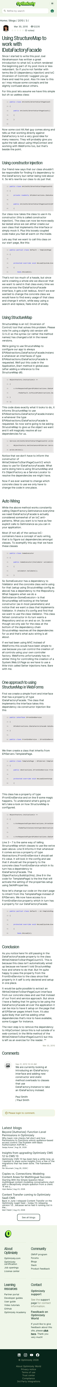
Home (3, 20)
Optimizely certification (10, 1262)
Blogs (12, 20)
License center (12, 1271)
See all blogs (28, 1217)
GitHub (8, 1308)
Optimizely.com (12, 1258)
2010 (21, 20)
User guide (10, 1301)
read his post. (22, 79)
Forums (35, 1258)
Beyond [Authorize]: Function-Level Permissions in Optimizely (24, 1133)
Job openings (11, 1267)
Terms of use (28, 1372)
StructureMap (10, 324)
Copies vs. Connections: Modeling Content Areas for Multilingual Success (26, 1175)
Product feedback (40, 1268)
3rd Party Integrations (28, 1381)
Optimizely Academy (15, 1312)
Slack (34, 1265)
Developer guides (13, 1298)
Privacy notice (28, 1369)
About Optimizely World (28, 1366)
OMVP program (39, 1254)
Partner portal (11, 1294)
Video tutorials (12, 1305)
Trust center (28, 1375)
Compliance (28, 1378)
